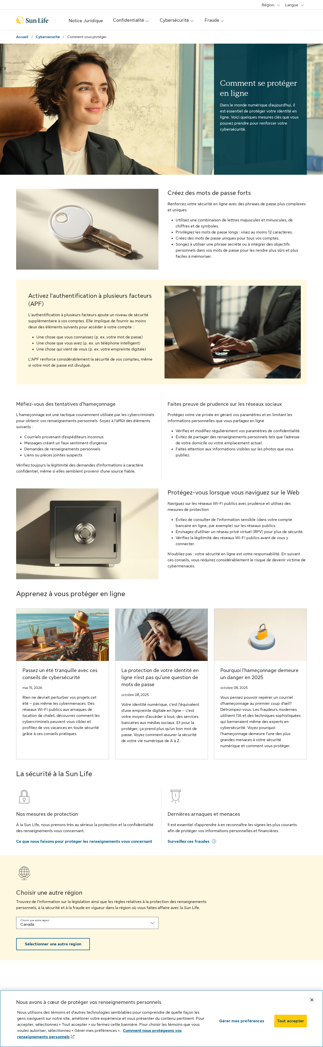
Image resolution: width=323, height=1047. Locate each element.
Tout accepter (290, 1021)
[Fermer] (311, 999)
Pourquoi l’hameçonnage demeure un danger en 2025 (259, 673)
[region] (161, 1018)
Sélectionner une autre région (53, 944)
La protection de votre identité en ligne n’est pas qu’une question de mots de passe (160, 677)
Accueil (22, 37)
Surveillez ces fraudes (189, 841)
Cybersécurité (48, 37)
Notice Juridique (86, 20)
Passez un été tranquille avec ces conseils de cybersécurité (59, 673)
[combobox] (87, 923)
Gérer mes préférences (241, 1021)
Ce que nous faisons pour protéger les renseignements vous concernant (84, 841)
